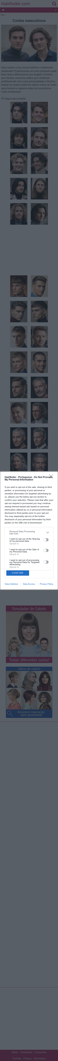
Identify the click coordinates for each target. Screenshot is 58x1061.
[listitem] (29, 532)
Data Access (29, 584)
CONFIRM (17, 573)
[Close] (52, 477)
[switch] (46, 539)
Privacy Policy (46, 584)
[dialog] (29, 530)
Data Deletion (11, 584)
